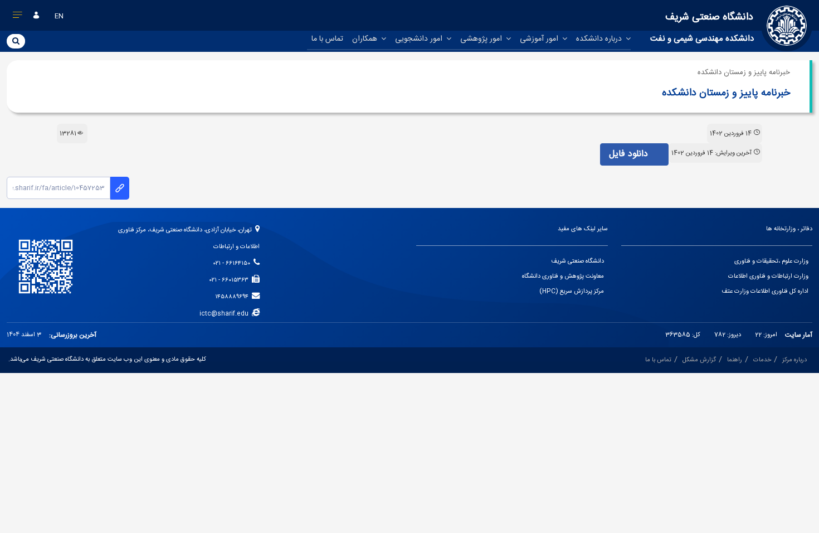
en (59, 16)
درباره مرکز (794, 360)
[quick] (17, 17)
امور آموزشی (540, 39)
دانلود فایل (630, 154)
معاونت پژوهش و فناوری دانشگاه (563, 277)
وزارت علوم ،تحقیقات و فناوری (771, 261)
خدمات (762, 360)
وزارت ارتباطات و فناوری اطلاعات (768, 277)
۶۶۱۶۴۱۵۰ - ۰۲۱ (233, 264)
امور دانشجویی (420, 39)
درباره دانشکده (600, 39)
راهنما (734, 360)
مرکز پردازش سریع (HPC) (571, 292)
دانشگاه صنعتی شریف (577, 261)
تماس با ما (327, 39)
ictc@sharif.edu (225, 314)
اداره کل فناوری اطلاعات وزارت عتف (765, 292)
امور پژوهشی (482, 39)
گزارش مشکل (699, 360)
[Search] (16, 40)
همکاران (365, 39)
